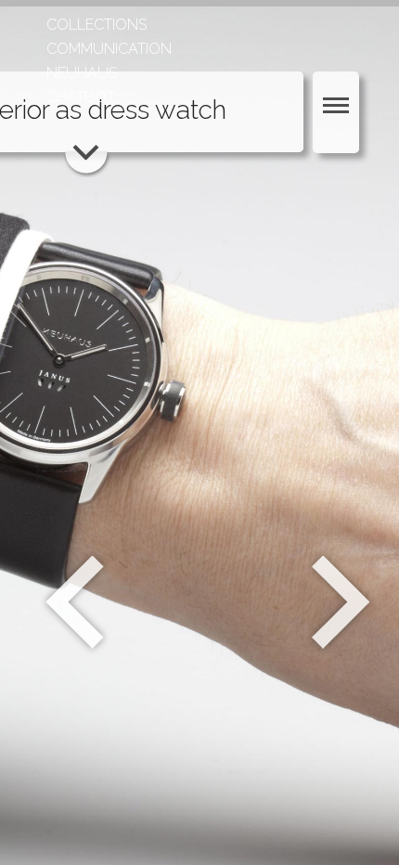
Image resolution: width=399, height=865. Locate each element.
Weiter (343, 602)
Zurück (74, 602)
